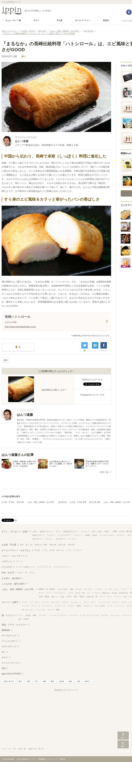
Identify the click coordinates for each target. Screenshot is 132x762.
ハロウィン (7, 561)
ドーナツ (25, 606)
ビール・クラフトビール (89, 615)
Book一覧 (22, 749)
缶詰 (62, 597)
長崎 (5, 360)
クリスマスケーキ (44, 567)
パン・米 (107, 589)
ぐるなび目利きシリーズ (25, 759)
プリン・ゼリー (90, 602)
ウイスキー (42, 615)
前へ (123, 744)
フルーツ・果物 (53, 610)
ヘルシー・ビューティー (13, 556)
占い (4, 652)
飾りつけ (60, 550)
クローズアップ (9, 646)
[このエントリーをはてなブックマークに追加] (95, 345)
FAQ (61, 759)
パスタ (70, 593)
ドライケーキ (60, 606)
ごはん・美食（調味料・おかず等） (41, 502)
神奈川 (87, 681)
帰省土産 (52, 545)
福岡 (44, 681)
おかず (77, 593)
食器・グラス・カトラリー (14, 624)
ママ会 (44, 550)
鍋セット (55, 597)
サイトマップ (52, 759)
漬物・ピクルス (76, 589)
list (85, 350)
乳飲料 (26, 619)
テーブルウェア (9, 635)
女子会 (52, 550)
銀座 (70, 681)
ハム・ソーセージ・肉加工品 (97, 593)
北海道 (61, 681)
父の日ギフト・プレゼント (66, 539)
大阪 (78, 681)
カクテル (104, 615)
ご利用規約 (41, 759)
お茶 (19, 619)
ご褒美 (114, 531)
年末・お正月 (8, 572)
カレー (109, 597)
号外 (4, 668)
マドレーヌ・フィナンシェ (41, 606)
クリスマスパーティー (62, 567)
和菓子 (79, 606)
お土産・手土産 (8, 502)
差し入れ (29, 545)
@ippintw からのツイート (66, 690)
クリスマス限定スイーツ (25, 567)
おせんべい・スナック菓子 (94, 606)
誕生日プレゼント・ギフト (50, 531)
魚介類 (114, 593)
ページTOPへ (123, 755)
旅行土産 (20, 502)
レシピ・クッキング (74, 550)
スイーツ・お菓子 (10, 602)
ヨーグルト (88, 589)
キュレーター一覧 (9, 749)
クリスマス (7, 567)
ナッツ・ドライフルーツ (56, 593)
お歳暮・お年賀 (91, 535)
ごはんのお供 (62, 589)
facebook (129, 12)
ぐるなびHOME (8, 759)
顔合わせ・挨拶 (41, 545)
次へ (123, 736)
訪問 (22, 545)
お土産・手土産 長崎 (78, 502)
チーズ (41, 593)
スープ (102, 597)
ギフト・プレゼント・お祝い (15, 531)
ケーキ (24, 602)
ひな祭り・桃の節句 (11, 578)
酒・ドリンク (8, 615)
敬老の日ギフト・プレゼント (44, 535)
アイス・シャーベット (116, 606)
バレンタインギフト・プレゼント (112, 535)
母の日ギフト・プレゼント (43, 539)
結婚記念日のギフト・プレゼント (76, 531)
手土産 (37, 550)
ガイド (5, 657)
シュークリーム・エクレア (108, 602)
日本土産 (71, 545)
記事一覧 (103, 472)
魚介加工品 (62, 502)
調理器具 (6, 630)
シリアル (98, 589)
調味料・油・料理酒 (47, 589)
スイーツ (19, 561)
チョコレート (76, 602)
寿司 (75, 597)
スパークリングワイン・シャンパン (63, 615)
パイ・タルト (34, 602)
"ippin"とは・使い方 (36, 749)
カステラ (70, 606)
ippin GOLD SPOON (11, 674)
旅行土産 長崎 (94, 502)
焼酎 (34, 615)
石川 (36, 681)
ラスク (124, 602)
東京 (20, 681)
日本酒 (28, 615)
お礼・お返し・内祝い (101, 531)
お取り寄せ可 (8, 681)
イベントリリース (10, 663)
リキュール (114, 615)
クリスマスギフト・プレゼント (70, 535)
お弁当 (69, 597)
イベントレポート (10, 641)
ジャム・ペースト (120, 589)
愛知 (52, 681)
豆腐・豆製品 (44, 597)
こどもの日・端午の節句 (13, 584)
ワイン (20, 615)
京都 (28, 681)
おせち (20, 572)
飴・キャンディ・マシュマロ (33, 610)
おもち (31, 572)
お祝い (35, 531)
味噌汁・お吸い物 (86, 597)
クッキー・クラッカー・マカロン (55, 602)
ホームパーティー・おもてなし (16, 550)
